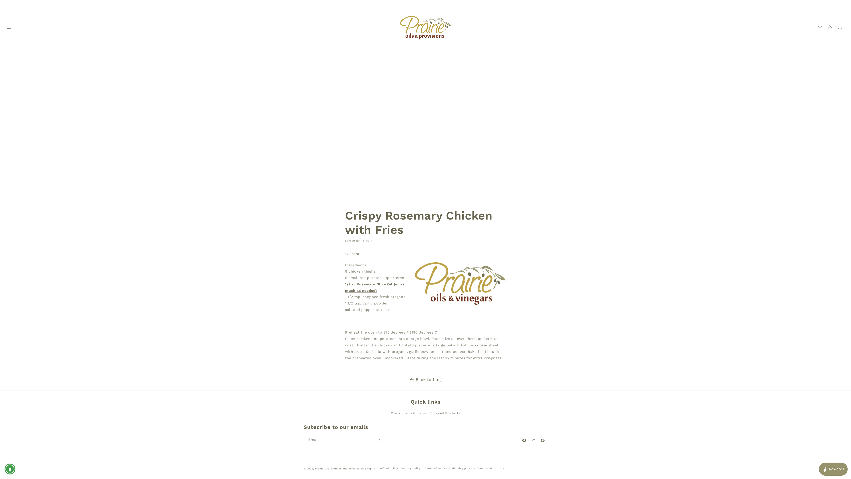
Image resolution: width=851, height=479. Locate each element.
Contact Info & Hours (408, 413)
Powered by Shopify (361, 468)
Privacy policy (411, 468)
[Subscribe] (378, 440)
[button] (9, 27)
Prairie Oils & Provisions (331, 468)
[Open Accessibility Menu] (10, 469)
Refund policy (388, 468)
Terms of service (436, 468)
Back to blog (429, 379)
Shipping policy (461, 468)
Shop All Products (445, 413)
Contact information (490, 468)
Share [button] (354, 254)
